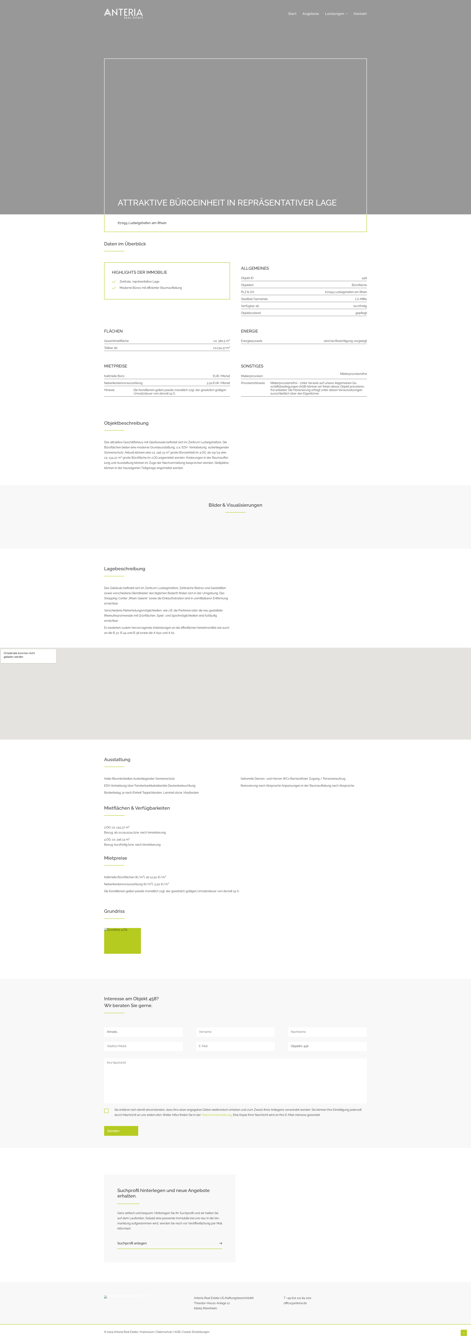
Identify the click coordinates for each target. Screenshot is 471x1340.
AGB (177, 1332)
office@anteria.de (295, 1303)
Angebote (310, 14)
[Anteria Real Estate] (123, 14)
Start (292, 14)
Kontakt (360, 14)
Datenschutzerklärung (217, 1115)
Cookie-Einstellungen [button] (196, 1332)
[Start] (129, 1302)
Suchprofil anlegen (132, 1243)
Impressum (147, 1332)
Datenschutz (164, 1332)
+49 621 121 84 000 (298, 1298)
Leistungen (334, 14)
